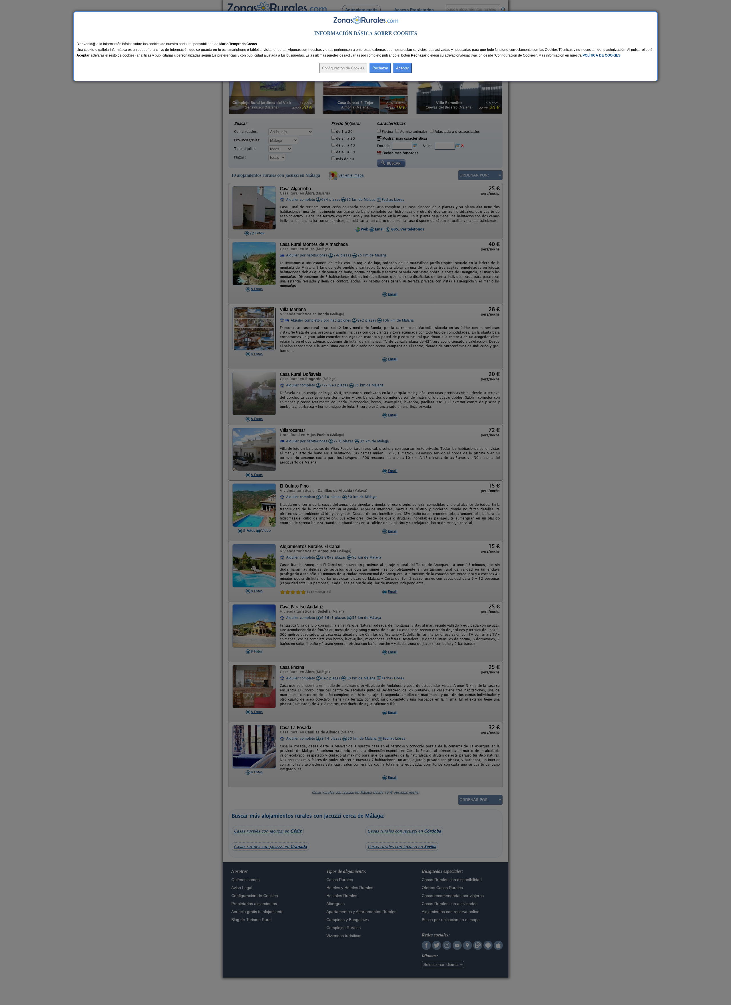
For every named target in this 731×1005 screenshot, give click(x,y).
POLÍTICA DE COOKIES (601, 55)
